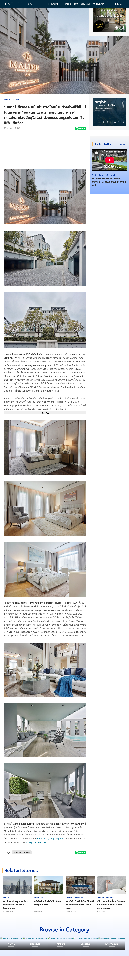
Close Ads (45, 413)
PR (17, 99)
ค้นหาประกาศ (99, 3)
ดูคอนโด (67, 3)
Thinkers (60, 943)
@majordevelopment (36, 842)
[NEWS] (11, 938)
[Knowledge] (111, 938)
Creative (85, 943)
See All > (123, 144)
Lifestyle (35, 943)
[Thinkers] (60, 938)
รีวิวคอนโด (85, 3)
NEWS (7, 99)
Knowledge (111, 943)
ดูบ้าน (76, 3)
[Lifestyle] (35, 938)
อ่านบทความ (53, 3)
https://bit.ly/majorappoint (50, 838)
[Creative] (85, 938)
